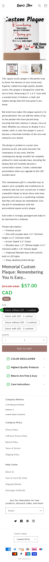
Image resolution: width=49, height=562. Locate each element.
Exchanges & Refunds (15, 490)
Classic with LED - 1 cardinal (19, 316)
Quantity (5, 335)
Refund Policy (11, 442)
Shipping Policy (12, 454)
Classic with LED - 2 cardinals (19, 328)
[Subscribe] (40, 510)
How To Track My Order (16, 478)
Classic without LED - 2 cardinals (21, 322)
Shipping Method (13, 484)
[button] (3, 6)
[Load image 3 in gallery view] (36, 69)
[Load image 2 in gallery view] (24, 69)
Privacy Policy (11, 430)
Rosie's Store (27, 559)
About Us (9, 472)
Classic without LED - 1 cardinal (20, 310)
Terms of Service (13, 448)
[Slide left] (3, 70)
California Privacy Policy (16, 436)
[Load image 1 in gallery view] (12, 69)
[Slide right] (46, 70)
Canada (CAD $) (23, 539)
